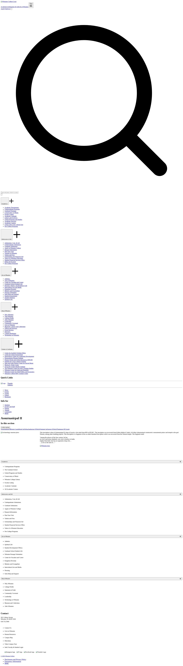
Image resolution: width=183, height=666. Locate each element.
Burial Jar (21, 429)
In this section (5, 427)
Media (6, 413)
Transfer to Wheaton (11, 253)
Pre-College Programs (11, 226)
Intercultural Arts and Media (13, 287)
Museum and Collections (12, 603)
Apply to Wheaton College (13, 248)
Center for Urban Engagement (14, 355)
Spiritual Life (8, 299)
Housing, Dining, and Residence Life (16, 286)
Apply (3, 9)
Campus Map (9, 637)
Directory (7, 332)
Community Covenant (11, 323)
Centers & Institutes (7, 349)
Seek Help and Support (12, 294)
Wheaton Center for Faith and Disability (17, 370)
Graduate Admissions (11, 246)
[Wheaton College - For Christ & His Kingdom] (45, 446)
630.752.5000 (5, 621)
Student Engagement (11, 296)
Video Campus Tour (11, 644)
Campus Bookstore (10, 333)
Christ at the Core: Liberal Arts (14, 224)
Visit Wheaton (9, 316)
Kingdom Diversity (10, 289)
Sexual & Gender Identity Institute (15, 367)
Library (7, 395)
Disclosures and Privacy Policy (15, 659)
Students (7, 405)
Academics (4, 7)
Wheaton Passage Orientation (13, 554)
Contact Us (8, 628)
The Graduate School (11, 470)
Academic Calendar (10, 216)
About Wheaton (6, 311)
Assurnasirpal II (5, 429)
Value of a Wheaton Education (14, 258)
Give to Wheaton (10, 325)
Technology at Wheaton (12, 335)
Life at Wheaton (23, 7)
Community (8, 412)
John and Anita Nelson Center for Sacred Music (19, 363)
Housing (7, 570)
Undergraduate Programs (12, 209)
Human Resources (10, 634)
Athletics (7, 279)
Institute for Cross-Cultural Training (15, 361)
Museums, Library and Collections (15, 326)
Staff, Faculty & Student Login (14, 647)
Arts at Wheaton (9, 280)
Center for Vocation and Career (14, 282)
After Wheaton (9, 320)
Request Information (11, 250)
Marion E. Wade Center (12, 365)
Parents (7, 408)
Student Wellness (10, 297)
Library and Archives (11, 218)
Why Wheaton (9, 314)
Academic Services (10, 221)
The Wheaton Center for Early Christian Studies (19, 368)
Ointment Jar (43, 429)
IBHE (7, 663)
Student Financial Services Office (15, 260)
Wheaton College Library (12, 479)
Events (7, 392)
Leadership (8, 321)
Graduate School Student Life (13, 284)
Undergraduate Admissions (13, 244)
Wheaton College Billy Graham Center (16, 373)
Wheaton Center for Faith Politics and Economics (19, 372)
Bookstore (8, 397)
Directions (8, 641)
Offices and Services (11, 328)
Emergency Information (13, 661)
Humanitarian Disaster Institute (14, 358)
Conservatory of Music (11, 212)
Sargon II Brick (52, 429)
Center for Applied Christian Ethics (15, 353)
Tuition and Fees (10, 255)
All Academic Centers (11, 489)
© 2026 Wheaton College (7, 656)
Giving (7, 393)
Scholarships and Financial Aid (14, 256)
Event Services (9, 330)
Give (8, 9)
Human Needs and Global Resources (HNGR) (19, 360)
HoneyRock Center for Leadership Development (19, 356)
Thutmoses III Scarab (63, 429)
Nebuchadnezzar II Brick (32, 429)
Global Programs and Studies (13, 219)
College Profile (9, 318)
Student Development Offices (13, 548)
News (6, 390)
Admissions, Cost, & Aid (12, 243)
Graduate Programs (10, 211)
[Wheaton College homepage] (8, 1)
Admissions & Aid (13, 7)
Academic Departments (12, 207)
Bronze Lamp (14, 429)
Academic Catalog (10, 223)
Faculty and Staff (10, 406)
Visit (6, 9)
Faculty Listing (9, 214)
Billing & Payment (10, 262)
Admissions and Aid (7, 494)
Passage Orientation (10, 292)
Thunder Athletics (10, 384)
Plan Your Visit (9, 251)
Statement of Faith (10, 590)
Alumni (7, 410)
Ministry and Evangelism (12, 291)
